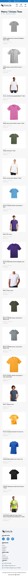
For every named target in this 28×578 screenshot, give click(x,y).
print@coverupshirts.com (9, 565)
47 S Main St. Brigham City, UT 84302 (12, 567)
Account (21, 6)
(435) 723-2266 (7, 563)
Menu (25, 6)
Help (17, 6)
